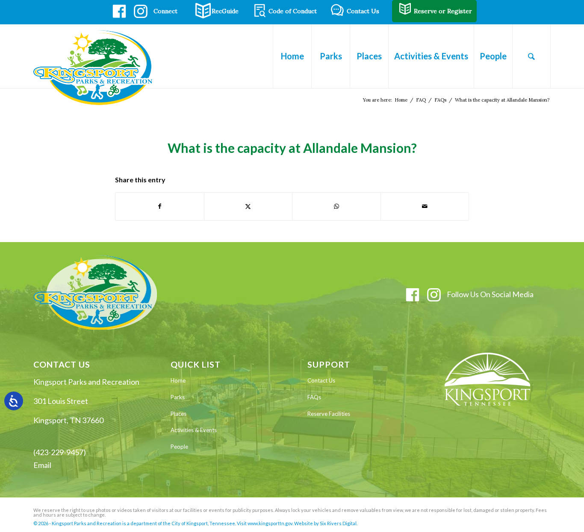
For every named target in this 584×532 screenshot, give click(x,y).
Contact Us (363, 11)
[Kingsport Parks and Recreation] (96, 67)
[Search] (531, 56)
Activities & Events (194, 430)
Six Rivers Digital (338, 523)
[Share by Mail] (425, 206)
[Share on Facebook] (159, 206)
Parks (178, 397)
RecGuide (225, 11)
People (179, 446)
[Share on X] (248, 206)
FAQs (314, 397)
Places (178, 413)
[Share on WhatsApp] (336, 206)
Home (178, 380)
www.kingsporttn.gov (270, 523)
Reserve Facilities (328, 413)
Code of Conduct (292, 11)
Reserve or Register (443, 11)
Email (42, 465)
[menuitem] (292, 56)
